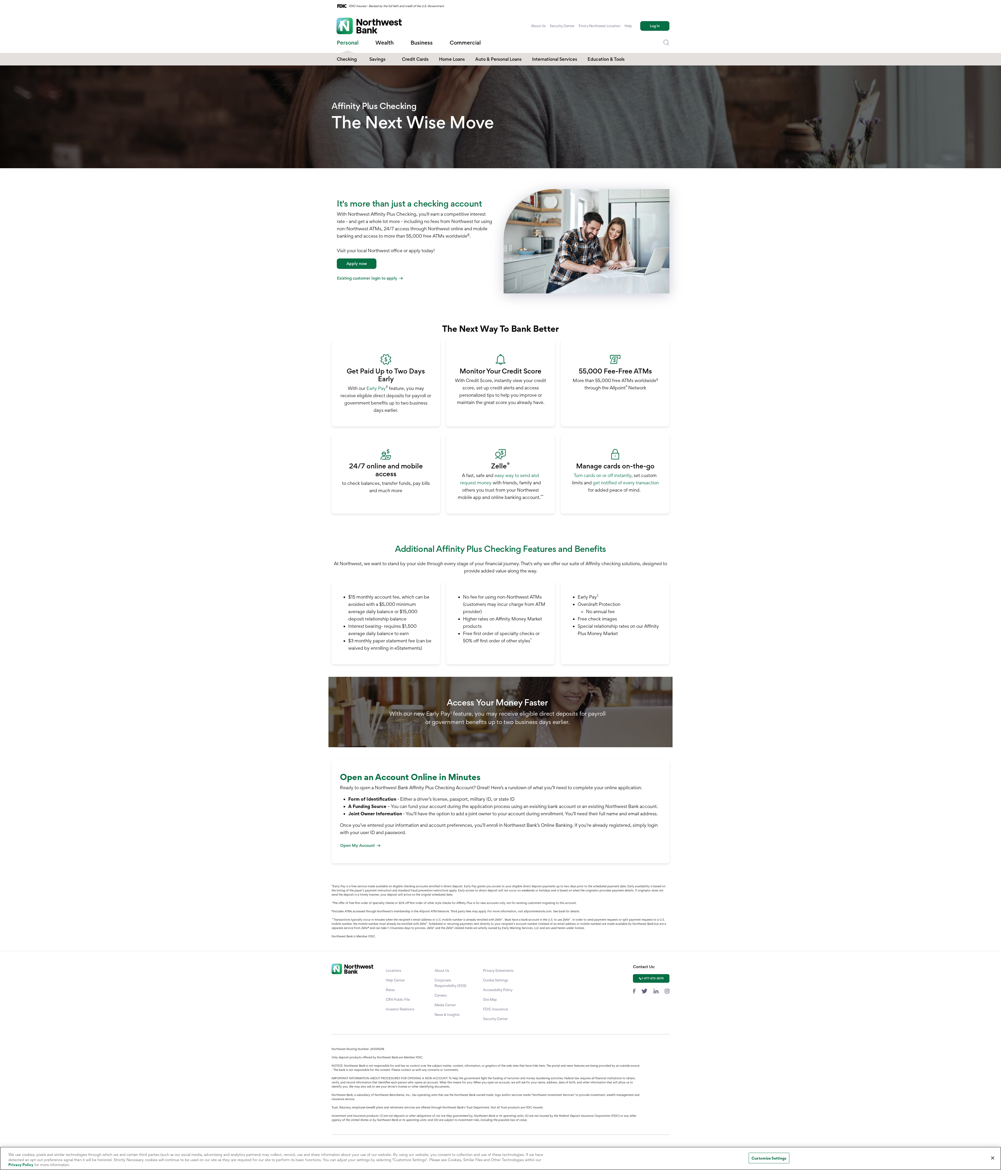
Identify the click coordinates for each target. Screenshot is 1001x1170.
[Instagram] (667, 990)
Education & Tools (606, 59)
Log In (655, 26)
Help (628, 26)
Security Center (562, 26)
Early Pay (376, 388)
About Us (538, 26)
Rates (390, 990)
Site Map (490, 999)
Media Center (445, 1005)
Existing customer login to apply (367, 278)
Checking (347, 59)
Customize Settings (769, 1158)
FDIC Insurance (495, 1009)
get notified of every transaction (626, 482)
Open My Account (357, 845)
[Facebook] (634, 990)
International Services (554, 59)
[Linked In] (656, 990)
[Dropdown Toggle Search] (666, 43)
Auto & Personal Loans (498, 59)
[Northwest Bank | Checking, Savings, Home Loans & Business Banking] (369, 26)
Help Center (395, 980)
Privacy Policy (20, 1164)
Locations (393, 970)
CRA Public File (398, 999)
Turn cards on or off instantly (602, 475)
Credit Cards (415, 59)
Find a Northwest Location (599, 26)
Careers (441, 995)
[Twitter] (644, 990)
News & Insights (447, 1014)
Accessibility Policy (497, 990)
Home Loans (452, 59)
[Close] (992, 1158)
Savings (377, 59)
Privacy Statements (498, 970)
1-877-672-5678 (653, 978)
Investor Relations (400, 1009)
